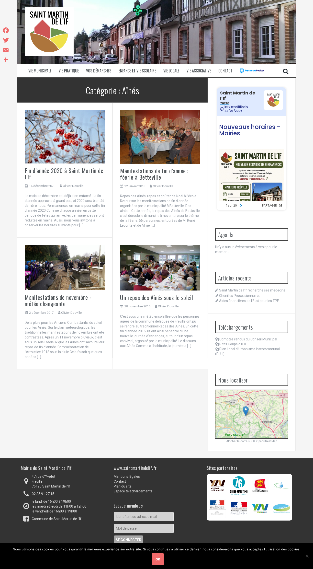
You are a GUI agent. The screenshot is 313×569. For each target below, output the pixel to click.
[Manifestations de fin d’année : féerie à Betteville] (160, 137)
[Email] (6, 50)
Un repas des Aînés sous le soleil (156, 297)
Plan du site (123, 486)
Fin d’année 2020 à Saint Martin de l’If (64, 173)
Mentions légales (127, 476)
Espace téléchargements (133, 491)
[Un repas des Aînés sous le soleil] (160, 267)
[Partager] (6, 60)
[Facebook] (6, 30)
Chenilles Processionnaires (239, 296)
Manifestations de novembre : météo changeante (57, 300)
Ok (158, 559)
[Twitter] (6, 40)
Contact (225, 71)
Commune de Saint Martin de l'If (56, 519)
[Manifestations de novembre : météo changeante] (65, 267)
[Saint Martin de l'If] (49, 32)
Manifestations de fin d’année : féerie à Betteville (154, 173)
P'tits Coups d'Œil (232, 344)
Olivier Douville (73, 186)
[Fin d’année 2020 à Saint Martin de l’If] (65, 137)
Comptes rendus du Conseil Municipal (248, 339)
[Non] (306, 556)
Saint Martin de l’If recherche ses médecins (252, 290)
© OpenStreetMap (265, 441)
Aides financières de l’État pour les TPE (249, 301)
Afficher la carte (236, 441)
